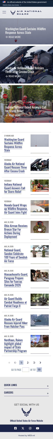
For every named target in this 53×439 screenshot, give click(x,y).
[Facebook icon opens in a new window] (15, 428)
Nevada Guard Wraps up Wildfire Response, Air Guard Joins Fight (15, 208)
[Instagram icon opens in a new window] (30, 428)
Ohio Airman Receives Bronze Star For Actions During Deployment (15, 231)
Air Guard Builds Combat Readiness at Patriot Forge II (15, 302)
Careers (8, 392)
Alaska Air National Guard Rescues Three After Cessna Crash (15, 167)
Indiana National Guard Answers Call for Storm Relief (14, 188)
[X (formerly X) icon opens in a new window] (23, 428)
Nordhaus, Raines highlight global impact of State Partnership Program (15, 345)
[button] (12, 5)
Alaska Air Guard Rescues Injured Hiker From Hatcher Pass (16, 323)
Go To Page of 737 (23, 369)
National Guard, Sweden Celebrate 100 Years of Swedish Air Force (15, 255)
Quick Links (10, 385)
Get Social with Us (26, 404)
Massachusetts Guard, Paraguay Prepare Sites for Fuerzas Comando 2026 (16, 279)
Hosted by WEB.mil (26, 435)
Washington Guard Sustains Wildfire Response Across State (14, 144)
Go (39, 369)
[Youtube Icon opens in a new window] (37, 428)
